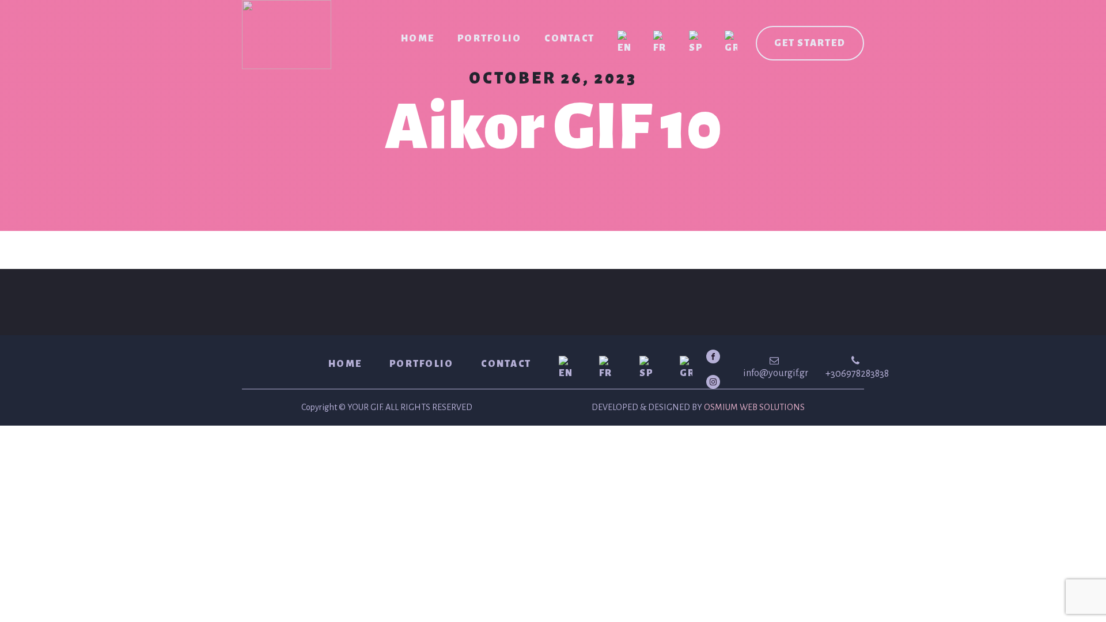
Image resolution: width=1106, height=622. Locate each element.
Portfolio (489, 38)
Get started (810, 43)
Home (417, 38)
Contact (569, 38)
